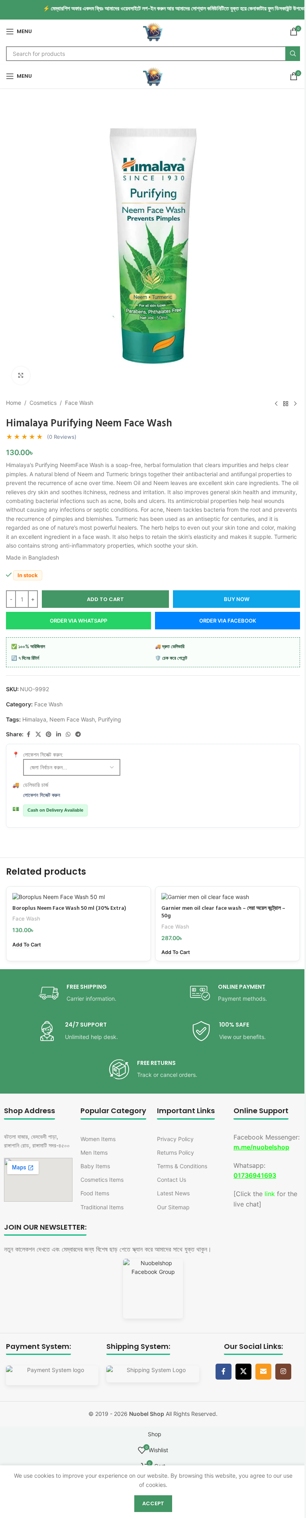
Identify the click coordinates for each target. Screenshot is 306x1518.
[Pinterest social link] (48, 734)
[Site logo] (153, 31)
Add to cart (105, 599)
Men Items (94, 1152)
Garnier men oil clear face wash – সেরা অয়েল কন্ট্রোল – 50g (223, 912)
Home (13, 402)
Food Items (94, 1193)
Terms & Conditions (182, 1166)
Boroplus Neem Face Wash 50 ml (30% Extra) (69, 908)
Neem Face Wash (72, 719)
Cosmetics (43, 402)
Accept (153, 1503)
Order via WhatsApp (78, 620)
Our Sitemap (173, 1207)
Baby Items (95, 1166)
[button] (26, 945)
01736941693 (254, 1175)
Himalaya (34, 719)
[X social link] (38, 734)
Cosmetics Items (102, 1179)
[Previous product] (276, 403)
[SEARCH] (292, 53)
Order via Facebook (227, 620)
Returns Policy (175, 1152)
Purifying (109, 719)
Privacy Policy (175, 1139)
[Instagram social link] (283, 1372)
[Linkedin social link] (58, 734)
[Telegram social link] (78, 734)
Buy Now (236, 599)
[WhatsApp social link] (68, 734)
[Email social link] (263, 1372)
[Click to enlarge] (21, 375)
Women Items (98, 1139)
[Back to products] (285, 403)
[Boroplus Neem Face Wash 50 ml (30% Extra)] (78, 897)
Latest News (173, 1193)
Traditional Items (102, 1207)
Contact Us (171, 1179)
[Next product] (295, 403)
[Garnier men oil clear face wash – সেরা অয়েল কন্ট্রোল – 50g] (227, 897)
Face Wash (79, 402)
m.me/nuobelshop (261, 1147)
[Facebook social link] (28, 734)
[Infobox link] (77, 993)
